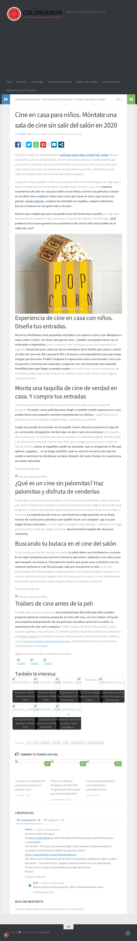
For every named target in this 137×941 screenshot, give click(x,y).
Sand (22, 134)
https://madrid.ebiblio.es (41, 838)
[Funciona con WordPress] (20, 932)
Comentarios (30, 820)
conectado (46, 909)
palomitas (45, 743)
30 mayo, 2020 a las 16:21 (53, 882)
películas (56, 743)
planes (65, 743)
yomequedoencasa (95, 743)
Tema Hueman (43, 932)
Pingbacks (55, 820)
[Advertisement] (68, 52)
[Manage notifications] (6, 935)
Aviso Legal (37, 81)
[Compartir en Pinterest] (43, 145)
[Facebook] (21, 662)
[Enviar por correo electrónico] (54, 145)
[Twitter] (34, 662)
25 (119, 763)
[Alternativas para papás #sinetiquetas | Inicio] (35, 14)
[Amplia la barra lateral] (6, 99)
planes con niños (78, 743)
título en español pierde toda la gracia (46, 641)
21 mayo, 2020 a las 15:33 (48, 829)
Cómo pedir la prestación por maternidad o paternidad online (100, 785)
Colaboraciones (110, 81)
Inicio (9, 81)
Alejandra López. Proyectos (21, 90)
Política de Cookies (86, 81)
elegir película (34, 201)
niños (36, 743)
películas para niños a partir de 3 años (84, 155)
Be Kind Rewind (28, 636)
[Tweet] (29, 145)
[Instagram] (48, 662)
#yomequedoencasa (27, 99)
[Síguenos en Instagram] (128, 933)
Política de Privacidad (60, 81)
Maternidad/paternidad (57, 99)
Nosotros (22, 81)
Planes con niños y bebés (90, 99)
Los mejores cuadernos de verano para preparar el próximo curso (30, 785)
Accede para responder (35, 876)
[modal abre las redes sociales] (61, 145)
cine (29, 743)
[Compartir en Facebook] (18, 145)
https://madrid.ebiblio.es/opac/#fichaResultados (51, 854)
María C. (29, 829)
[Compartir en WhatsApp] (36, 145)
